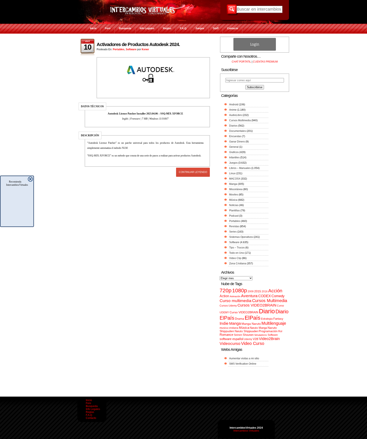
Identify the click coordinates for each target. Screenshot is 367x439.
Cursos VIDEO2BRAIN (256, 305)
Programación (268, 331)
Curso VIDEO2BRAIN (244, 312)
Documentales (237, 131)
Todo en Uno (236, 252)
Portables (118, 49)
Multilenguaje (273, 323)
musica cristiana (229, 327)
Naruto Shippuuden (246, 331)
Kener (145, 49)
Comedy (278, 296)
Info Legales (147, 28)
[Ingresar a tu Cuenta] (254, 49)
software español (231, 339)
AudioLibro (235, 115)
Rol (280, 331)
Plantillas (234, 210)
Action (224, 296)
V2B (255, 339)
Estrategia (267, 318)
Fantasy (278, 318)
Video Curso (252, 343)
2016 (265, 291)
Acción (275, 290)
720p (225, 290)
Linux (232, 173)
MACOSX (234, 178)
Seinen (238, 334)
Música (233, 199)
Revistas (234, 226)
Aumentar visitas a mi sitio (244, 358)
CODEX (264, 296)
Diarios (233, 125)
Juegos (199, 28)
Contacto (232, 28)
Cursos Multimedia (240, 120)
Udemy (248, 339)
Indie (224, 323)
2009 (251, 291)
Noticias (234, 205)
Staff (216, 28)
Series (233, 231)
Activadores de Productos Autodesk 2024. (138, 44)
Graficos (234, 152)
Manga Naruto (251, 323)
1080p (239, 290)
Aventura (249, 296)
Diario (267, 311)
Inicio (93, 28)
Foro (107, 28)
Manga (233, 184)
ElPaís (252, 318)
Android (233, 104)
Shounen (248, 334)
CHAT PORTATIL (241, 61)
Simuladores (260, 335)
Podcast (234, 215)
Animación (235, 296)
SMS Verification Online (242, 363)
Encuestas (235, 136)
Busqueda (125, 28)
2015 (257, 291)
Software (131, 49)
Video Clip (235, 258)
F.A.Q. (183, 28)
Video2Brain (269, 338)
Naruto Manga (258, 327)
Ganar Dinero (237, 141)
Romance (226, 334)
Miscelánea (236, 189)
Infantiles (234, 157)
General (234, 146)
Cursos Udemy (228, 305)
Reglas (167, 28)
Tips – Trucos (237, 247)
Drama (239, 318)
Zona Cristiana (237, 263)
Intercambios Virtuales (246, 430)
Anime (233, 109)
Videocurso (230, 343)
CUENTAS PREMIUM (265, 61)
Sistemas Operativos (241, 237)
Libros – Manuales (240, 168)
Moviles (233, 194)
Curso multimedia (235, 300)
